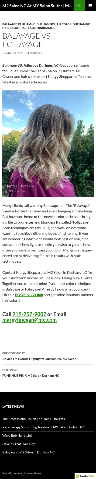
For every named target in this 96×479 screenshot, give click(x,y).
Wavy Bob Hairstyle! (17, 435)
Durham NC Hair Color (54, 24)
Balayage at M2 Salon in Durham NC (28, 452)
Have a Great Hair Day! (19, 444)
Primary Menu (90, 5)
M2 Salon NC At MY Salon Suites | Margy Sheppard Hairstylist (38, 5)
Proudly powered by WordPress (21, 473)
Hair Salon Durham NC (38, 28)
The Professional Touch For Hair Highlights (33, 419)
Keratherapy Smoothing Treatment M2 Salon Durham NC (43, 427)
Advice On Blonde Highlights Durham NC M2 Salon (39, 356)
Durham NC (26, 24)
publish (36, 53)
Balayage (9, 24)
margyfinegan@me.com (29, 320)
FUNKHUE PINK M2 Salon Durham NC (30, 372)
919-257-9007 (29, 314)
